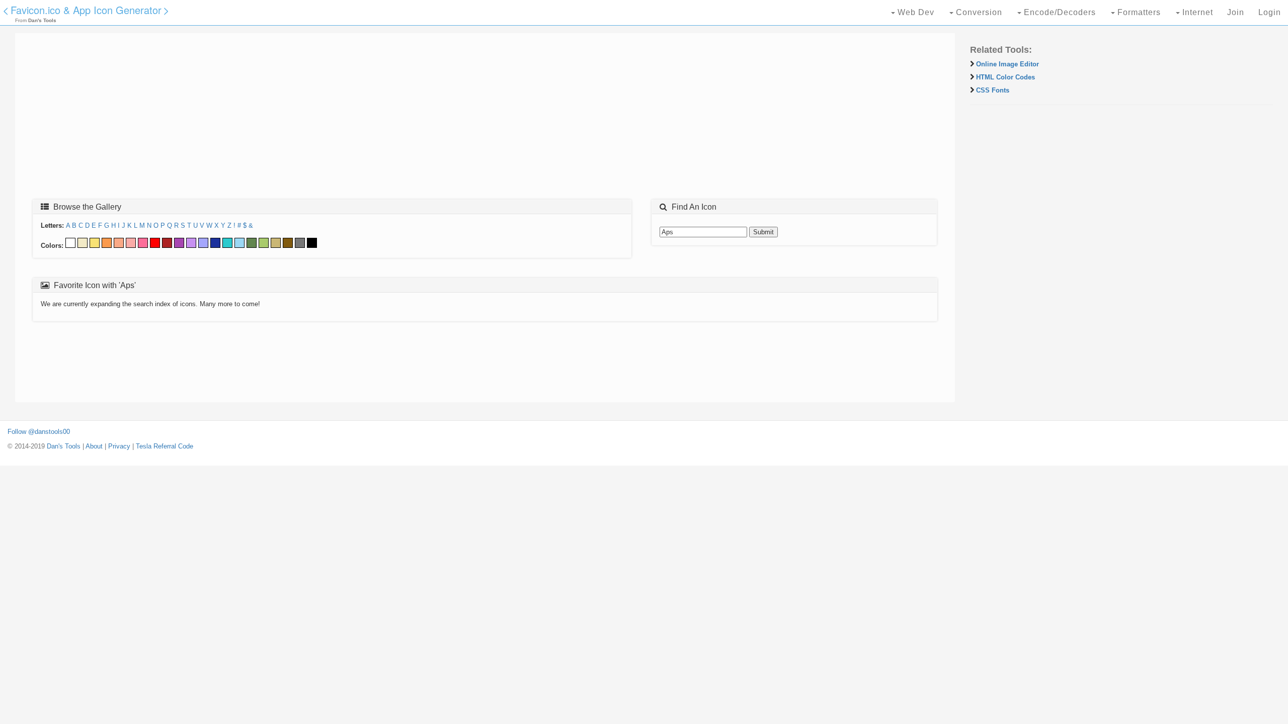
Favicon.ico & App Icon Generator (86, 10)
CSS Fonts (992, 90)
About (94, 446)
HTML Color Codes (1005, 77)
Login (1269, 12)
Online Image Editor (1007, 64)
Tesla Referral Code (164, 446)
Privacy (119, 446)
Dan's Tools (63, 446)
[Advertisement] (324, 119)
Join (1235, 12)
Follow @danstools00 (39, 431)
